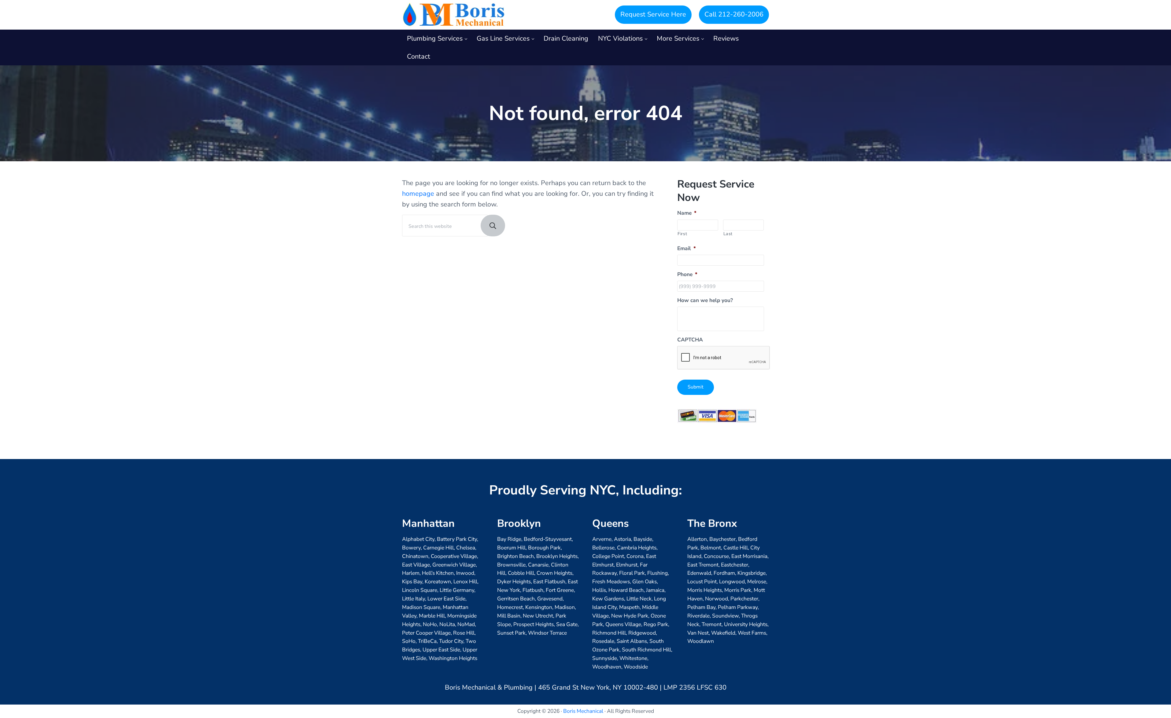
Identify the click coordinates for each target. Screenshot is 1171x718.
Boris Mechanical (583, 711)
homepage (418, 193)
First (682, 234)
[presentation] (723, 358)
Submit (696, 387)
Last (728, 234)
